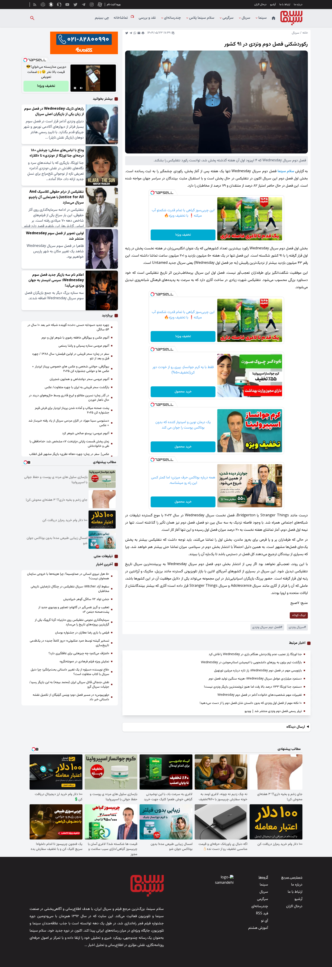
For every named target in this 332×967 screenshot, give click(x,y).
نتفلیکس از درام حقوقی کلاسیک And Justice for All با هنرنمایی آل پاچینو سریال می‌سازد (56, 197)
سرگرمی (228, 18)
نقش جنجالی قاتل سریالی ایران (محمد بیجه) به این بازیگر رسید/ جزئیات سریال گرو (69, 684)
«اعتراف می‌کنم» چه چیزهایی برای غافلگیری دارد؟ (79, 653)
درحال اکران (260, 4)
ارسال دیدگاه (295, 727)
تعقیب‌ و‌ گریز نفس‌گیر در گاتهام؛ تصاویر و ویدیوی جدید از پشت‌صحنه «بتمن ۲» (73, 609)
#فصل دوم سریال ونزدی (267, 627)
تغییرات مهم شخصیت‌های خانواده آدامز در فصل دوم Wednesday (259, 695)
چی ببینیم (102, 18)
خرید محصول (183, 391)
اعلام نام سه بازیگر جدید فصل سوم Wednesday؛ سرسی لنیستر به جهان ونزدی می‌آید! (56, 280)
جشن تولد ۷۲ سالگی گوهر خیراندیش (86, 599)
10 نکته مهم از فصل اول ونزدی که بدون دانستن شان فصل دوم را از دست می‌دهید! (251, 703)
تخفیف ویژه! (183, 234)
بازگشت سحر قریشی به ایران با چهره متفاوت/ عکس (77, 387)
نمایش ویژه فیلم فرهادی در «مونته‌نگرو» (84, 661)
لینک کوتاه (299, 615)
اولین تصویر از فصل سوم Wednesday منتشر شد (55, 236)
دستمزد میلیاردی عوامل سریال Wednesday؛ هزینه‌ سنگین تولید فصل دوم (255, 679)
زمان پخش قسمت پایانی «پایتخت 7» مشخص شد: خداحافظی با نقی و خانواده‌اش (69, 443)
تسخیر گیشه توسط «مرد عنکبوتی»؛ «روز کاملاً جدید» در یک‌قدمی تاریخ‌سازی (69, 643)
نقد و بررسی (147, 18)
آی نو (264, 921)
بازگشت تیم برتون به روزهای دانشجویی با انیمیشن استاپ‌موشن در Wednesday (251, 662)
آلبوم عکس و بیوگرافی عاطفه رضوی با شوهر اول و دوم (75, 338)
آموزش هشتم (258, 928)
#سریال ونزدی (297, 627)
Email (138, 33)
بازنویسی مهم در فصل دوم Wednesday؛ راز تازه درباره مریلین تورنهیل (258, 670)
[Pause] (75, 88)
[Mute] (81, 88)
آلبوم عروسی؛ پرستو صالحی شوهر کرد (85, 433)
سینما (262, 18)
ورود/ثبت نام (113, 4)
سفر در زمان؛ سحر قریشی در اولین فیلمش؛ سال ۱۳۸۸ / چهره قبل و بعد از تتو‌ (70, 356)
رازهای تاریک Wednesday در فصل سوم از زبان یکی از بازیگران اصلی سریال (54, 111)
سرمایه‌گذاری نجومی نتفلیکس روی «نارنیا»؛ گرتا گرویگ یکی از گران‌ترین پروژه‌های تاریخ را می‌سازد (72, 622)
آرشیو (273, 4)
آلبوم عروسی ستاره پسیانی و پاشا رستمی (83, 346)
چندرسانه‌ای (172, 18)
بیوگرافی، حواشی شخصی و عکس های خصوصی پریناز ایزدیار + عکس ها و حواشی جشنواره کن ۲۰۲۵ (70, 368)
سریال (246, 18)
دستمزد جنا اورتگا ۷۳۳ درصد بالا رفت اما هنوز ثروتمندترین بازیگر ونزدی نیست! (253, 687)
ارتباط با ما (284, 4)
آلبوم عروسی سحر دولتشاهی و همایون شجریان (79, 379)
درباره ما (298, 4)
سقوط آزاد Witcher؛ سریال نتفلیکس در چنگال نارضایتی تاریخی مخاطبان (70, 589)
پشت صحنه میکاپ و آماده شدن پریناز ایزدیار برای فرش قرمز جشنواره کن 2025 (72, 410)
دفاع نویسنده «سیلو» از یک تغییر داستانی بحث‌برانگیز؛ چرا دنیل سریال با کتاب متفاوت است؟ (70, 672)
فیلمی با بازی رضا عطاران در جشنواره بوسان (82, 633)
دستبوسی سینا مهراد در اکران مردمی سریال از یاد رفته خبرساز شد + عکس (68, 423)
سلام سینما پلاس (201, 18)
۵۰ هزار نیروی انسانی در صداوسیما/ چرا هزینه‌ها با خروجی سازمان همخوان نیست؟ (68, 576)
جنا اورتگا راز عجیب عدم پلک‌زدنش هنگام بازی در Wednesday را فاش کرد (255, 654)
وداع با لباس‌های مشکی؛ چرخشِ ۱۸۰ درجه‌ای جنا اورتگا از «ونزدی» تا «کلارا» (57, 153)
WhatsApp (134, 33)
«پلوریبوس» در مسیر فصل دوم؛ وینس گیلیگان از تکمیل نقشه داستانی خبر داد (71, 697)
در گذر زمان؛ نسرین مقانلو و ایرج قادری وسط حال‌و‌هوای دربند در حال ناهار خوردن (69, 397)
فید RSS (262, 913)
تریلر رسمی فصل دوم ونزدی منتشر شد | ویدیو (273, 711)
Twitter (126, 33)
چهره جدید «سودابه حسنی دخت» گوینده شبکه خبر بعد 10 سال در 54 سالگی (68, 327)
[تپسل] (152, 192)
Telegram (130, 33)
